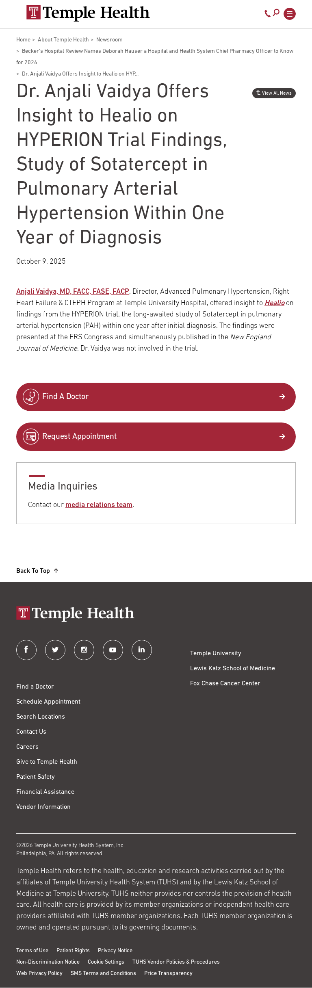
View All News (277, 93)
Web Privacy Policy (39, 974)
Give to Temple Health (46, 762)
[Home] (156, 615)
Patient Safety (35, 777)
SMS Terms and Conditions (103, 974)
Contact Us (31, 732)
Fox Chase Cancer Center (225, 683)
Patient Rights (73, 951)
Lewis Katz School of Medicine (232, 668)
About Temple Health (63, 40)
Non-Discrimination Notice (48, 962)
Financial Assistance (45, 792)
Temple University (215, 653)
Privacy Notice (115, 951)
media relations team (98, 505)
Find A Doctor (65, 397)
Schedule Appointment (48, 702)
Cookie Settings (106, 962)
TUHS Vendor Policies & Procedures (176, 962)
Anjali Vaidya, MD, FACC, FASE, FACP (72, 292)
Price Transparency (168, 974)
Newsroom (109, 40)
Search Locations (40, 717)
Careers (27, 747)
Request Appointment (79, 437)
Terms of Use (32, 951)
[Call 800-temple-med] (267, 15)
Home (23, 40)
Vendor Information (43, 807)
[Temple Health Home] (88, 13)
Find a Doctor (35, 687)
